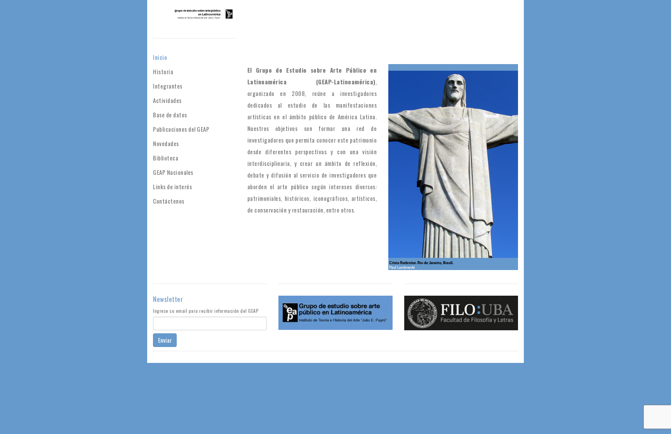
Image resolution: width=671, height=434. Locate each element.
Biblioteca (165, 157)
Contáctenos (168, 201)
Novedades (166, 143)
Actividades (167, 100)
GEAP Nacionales (173, 172)
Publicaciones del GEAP (181, 129)
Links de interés (172, 186)
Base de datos (170, 114)
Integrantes (168, 86)
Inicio (160, 57)
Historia (163, 71)
